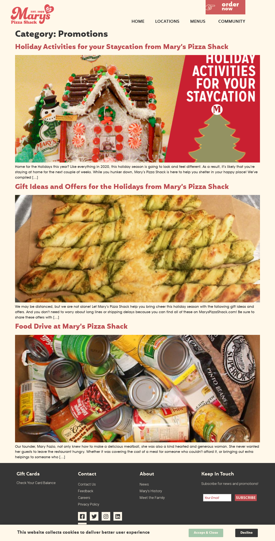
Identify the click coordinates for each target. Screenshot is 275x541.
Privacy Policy (88, 504)
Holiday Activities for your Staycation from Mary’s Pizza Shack (121, 47)
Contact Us (87, 484)
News (144, 484)
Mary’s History (151, 491)
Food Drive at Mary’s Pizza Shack (71, 327)
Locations (167, 22)
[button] (225, 7)
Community (231, 22)
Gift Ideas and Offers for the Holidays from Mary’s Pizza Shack (122, 187)
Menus (197, 22)
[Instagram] (106, 516)
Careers (84, 498)
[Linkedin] (117, 516)
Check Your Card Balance (36, 483)
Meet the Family (152, 498)
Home (137, 22)
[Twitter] (94, 516)
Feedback (85, 491)
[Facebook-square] (82, 516)
